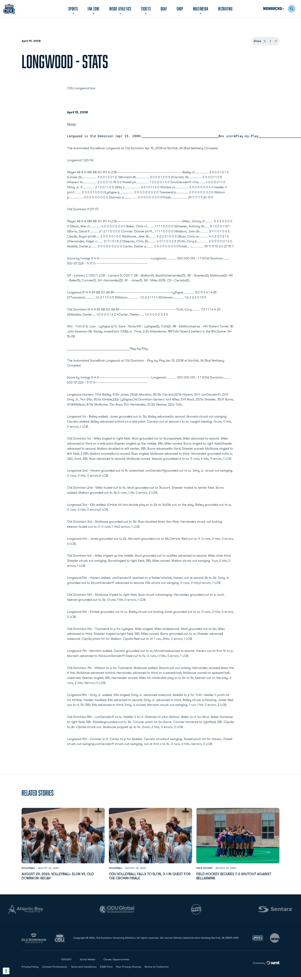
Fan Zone (94, 8)
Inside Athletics (120, 8)
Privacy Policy (30, 966)
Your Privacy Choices (128, 966)
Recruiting (225, 8)
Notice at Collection (157, 966)
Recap (71, 124)
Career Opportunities (116, 959)
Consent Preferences (54, 966)
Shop (180, 8)
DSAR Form (106, 966)
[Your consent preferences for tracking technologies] (6, 971)
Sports (73, 8)
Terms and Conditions (84, 966)
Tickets (146, 8)
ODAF (164, 8)
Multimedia (200, 8)
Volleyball (28, 868)
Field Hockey (204, 868)
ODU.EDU (66, 959)
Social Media (87, 959)
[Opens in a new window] (258, 937)
